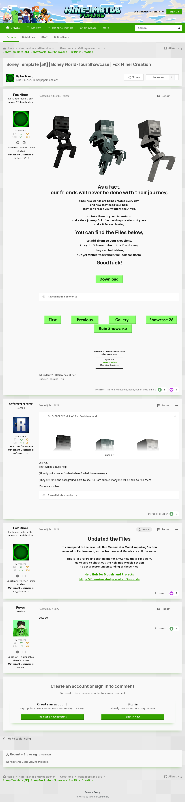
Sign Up (174, 11)
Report (166, 96)
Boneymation (135, 389)
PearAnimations (119, 389)
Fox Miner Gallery (109, 362)
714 (21, 442)
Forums (11, 37)
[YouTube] (24, 143)
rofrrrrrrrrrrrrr (102, 389)
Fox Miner (26, 76)
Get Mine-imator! (62, 28)
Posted (50, 95)
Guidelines (28, 37)
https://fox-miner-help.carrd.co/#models (109, 579)
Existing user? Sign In (147, 11)
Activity (36, 28)
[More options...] (176, 96)
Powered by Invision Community (92, 796)
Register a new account (52, 716)
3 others (151, 389)
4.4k (21, 136)
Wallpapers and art (47, 80)
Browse (15, 28)
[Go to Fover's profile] (21, 628)
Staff (44, 37)
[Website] (17, 143)
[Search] (179, 28)
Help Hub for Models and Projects (109, 574)
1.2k (21, 646)
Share (136, 77)
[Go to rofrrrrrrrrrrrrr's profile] (21, 425)
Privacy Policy (92, 792)
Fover (149, 513)
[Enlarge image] (109, 142)
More (106, 27)
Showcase (90, 28)
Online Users (61, 37)
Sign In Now (133, 716)
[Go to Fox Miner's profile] (10, 78)
